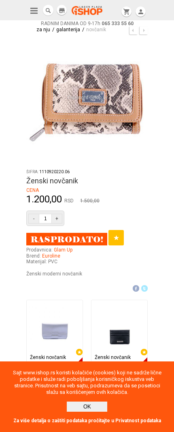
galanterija (68, 29)
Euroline (51, 256)
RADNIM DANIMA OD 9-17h (87, 23)
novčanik (96, 29)
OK (87, 407)
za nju (43, 29)
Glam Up (63, 250)
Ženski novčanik (48, 357)
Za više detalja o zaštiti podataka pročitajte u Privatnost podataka (87, 420)
